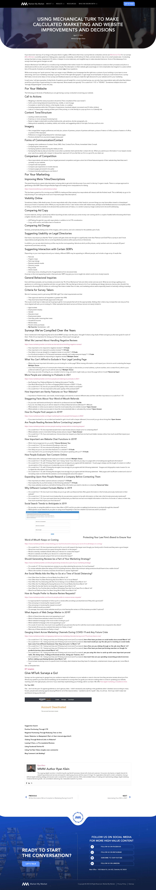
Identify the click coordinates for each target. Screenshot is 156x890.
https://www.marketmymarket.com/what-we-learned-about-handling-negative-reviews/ (53, 344)
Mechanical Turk (115, 55)
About (49, 4)
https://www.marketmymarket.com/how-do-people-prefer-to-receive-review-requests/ (53, 597)
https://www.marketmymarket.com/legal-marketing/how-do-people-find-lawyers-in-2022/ (54, 416)
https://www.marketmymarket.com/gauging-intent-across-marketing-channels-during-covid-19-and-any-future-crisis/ (63, 636)
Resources (71, 4)
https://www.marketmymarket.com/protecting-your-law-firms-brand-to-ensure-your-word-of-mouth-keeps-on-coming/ (63, 544)
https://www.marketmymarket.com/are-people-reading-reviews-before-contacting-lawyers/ (55, 426)
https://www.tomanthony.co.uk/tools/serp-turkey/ (41, 189)
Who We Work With (87, 4)
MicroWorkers (29, 57)
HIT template (29, 669)
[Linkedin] (29, 783)
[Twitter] (31, 783)
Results (59, 4)
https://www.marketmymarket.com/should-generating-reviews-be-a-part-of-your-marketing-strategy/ (58, 563)
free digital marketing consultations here (113, 682)
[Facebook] (26, 783)
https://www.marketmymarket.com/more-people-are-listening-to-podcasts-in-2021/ (52, 379)
